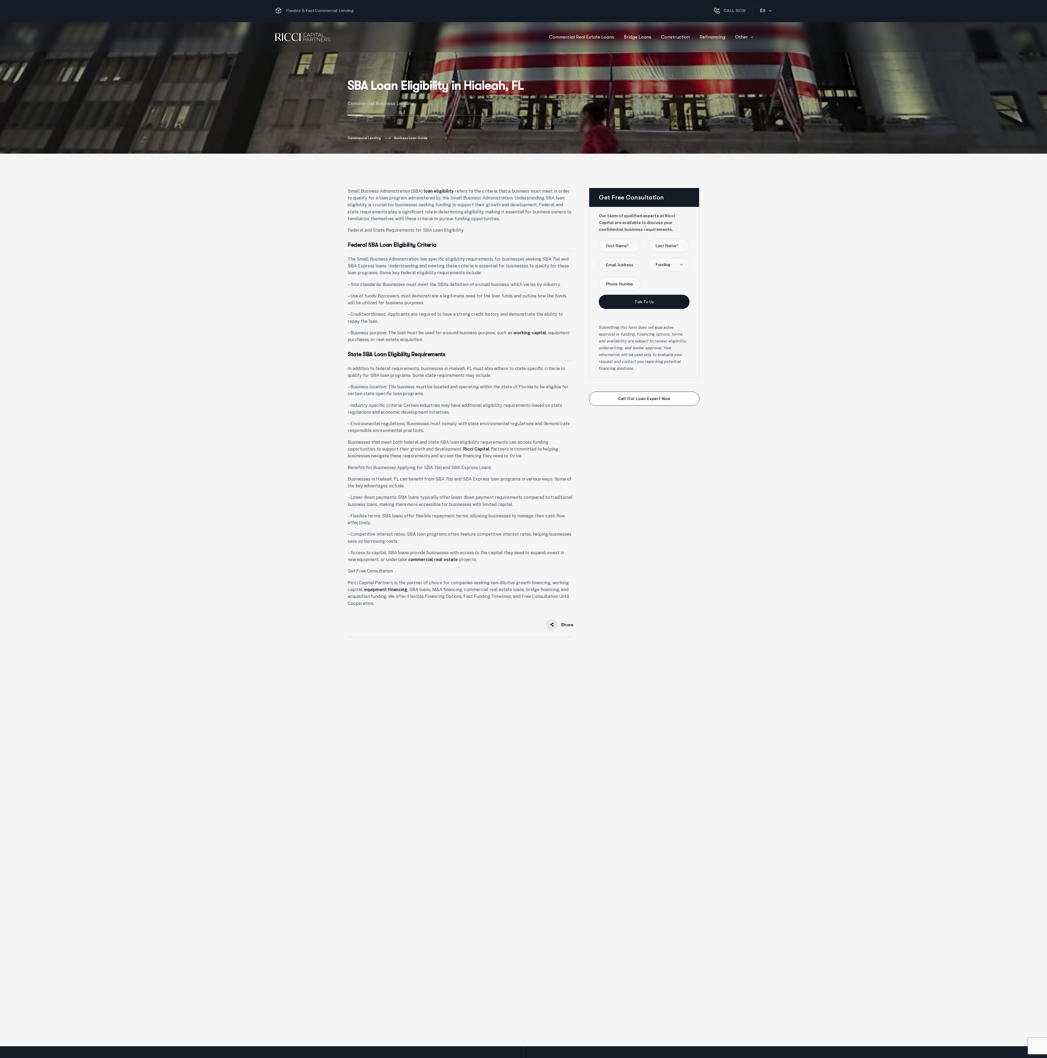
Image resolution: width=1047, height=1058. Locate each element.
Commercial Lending (364, 138)
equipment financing (385, 589)
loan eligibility (439, 191)
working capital (529, 332)
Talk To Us (644, 301)
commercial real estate (433, 559)
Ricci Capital (476, 449)
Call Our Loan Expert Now (644, 398)
